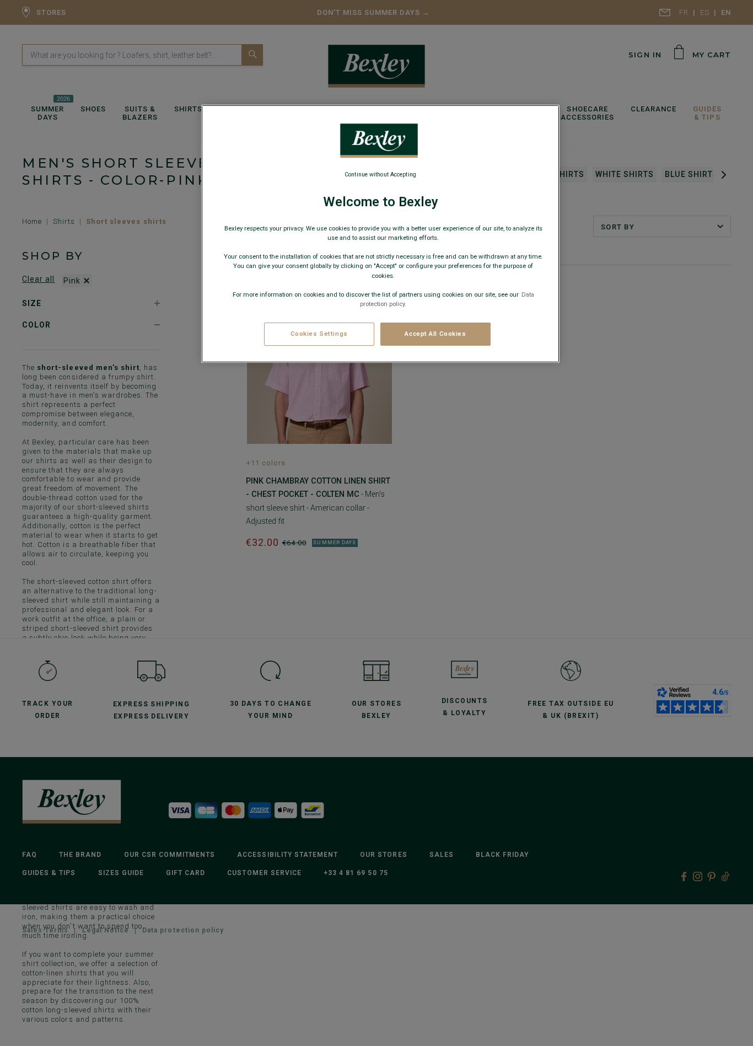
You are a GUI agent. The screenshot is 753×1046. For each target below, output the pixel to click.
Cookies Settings (319, 333)
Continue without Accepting (380, 174)
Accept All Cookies (435, 333)
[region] (380, 234)
